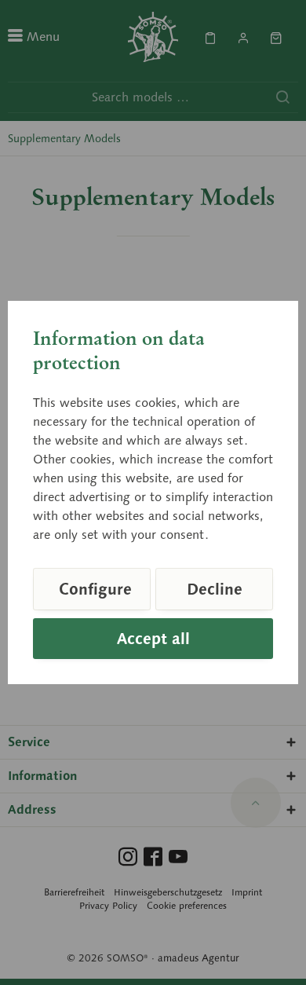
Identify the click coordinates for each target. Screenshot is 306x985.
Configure (95, 589)
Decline (214, 589)
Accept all (153, 638)
